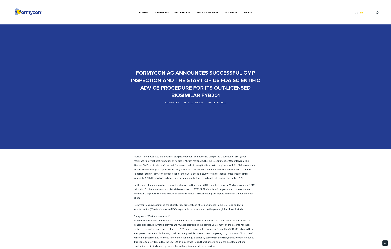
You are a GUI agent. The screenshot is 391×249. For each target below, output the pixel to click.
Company (144, 12)
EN (361, 13)
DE (356, 13)
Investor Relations (208, 12)
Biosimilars (162, 12)
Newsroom (231, 12)
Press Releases (195, 103)
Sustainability (182, 12)
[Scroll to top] (385, 243)
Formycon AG (219, 103)
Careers (247, 12)
